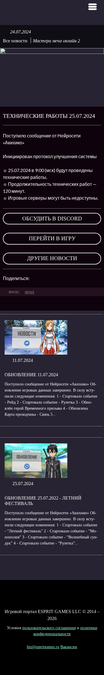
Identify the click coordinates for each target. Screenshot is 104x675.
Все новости (15, 40)
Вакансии (68, 647)
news (29, 291)
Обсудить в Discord (52, 218)
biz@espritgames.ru (43, 647)
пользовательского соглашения (49, 628)
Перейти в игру (52, 238)
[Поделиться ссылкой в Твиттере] (73, 278)
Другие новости (52, 258)
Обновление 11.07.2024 (31, 374)
